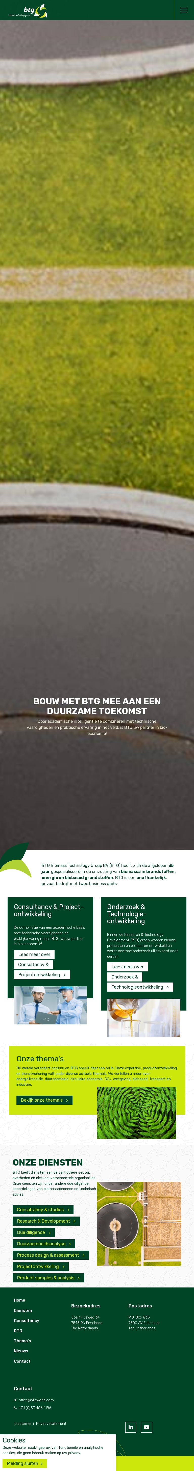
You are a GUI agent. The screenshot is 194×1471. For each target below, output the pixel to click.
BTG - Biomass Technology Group (28, 11)
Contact (22, 1361)
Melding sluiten (22, 1463)
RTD (18, 1330)
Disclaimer (23, 1424)
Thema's (22, 1340)
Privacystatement (51, 1424)
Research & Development (44, 1221)
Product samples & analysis (46, 1278)
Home (19, 1300)
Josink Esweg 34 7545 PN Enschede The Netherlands (86, 1322)
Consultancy (26, 1320)
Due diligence (31, 1232)
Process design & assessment (48, 1255)
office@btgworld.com (36, 1400)
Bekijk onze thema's (42, 1100)
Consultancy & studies (41, 1209)
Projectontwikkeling (38, 1266)
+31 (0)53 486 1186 (35, 1408)
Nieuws (21, 1351)
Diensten (23, 1310)
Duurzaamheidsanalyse (41, 1244)
